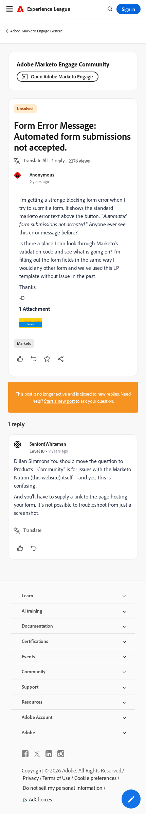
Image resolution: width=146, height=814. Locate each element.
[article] (73, 497)
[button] (35, 160)
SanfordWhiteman (48, 444)
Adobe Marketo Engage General (36, 30)
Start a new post (59, 401)
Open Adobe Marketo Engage (62, 76)
